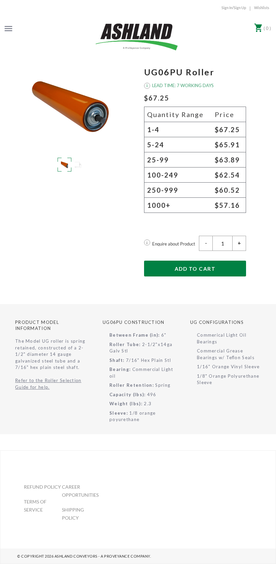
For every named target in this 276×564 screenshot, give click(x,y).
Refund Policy (42, 487)
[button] (70, 106)
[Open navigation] (8, 29)
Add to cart (195, 269)
